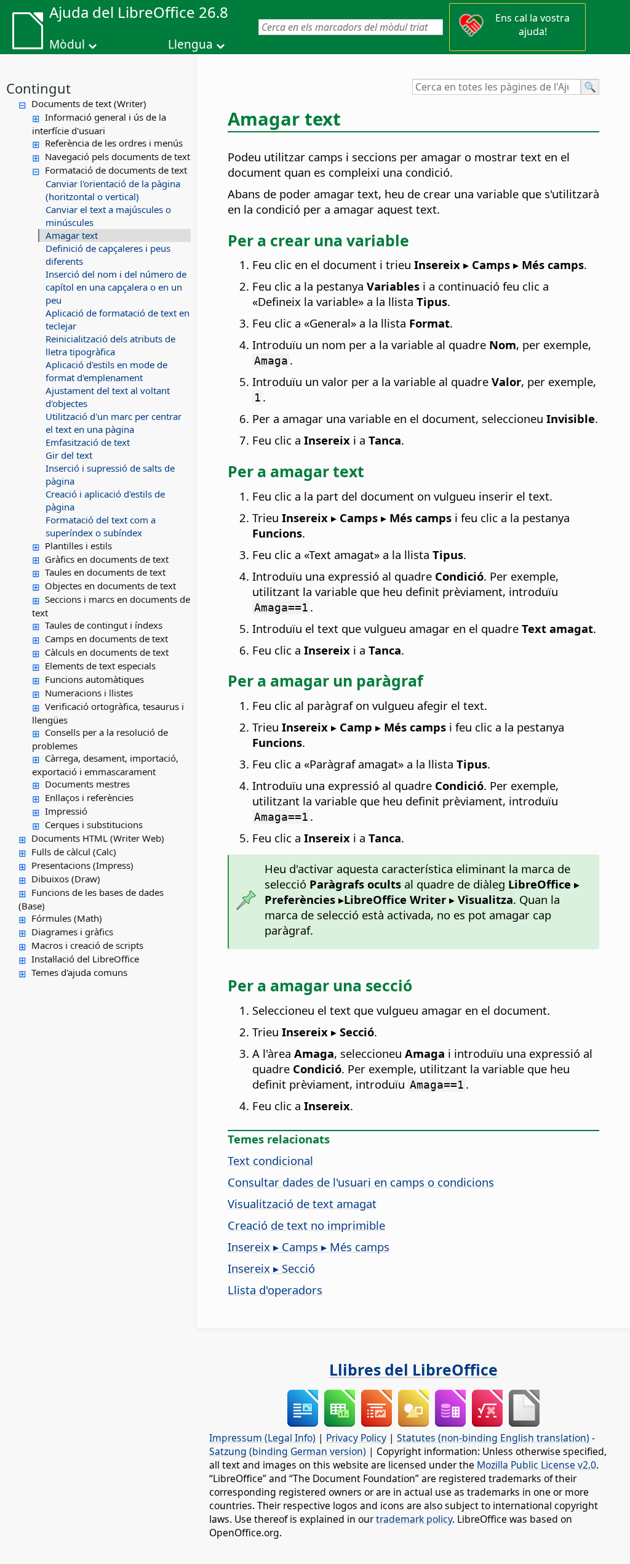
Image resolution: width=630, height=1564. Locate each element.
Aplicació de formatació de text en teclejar (117, 319)
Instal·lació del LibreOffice (85, 959)
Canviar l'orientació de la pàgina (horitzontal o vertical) (113, 190)
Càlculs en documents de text (107, 652)
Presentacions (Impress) (82, 865)
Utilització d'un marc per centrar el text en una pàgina (113, 422)
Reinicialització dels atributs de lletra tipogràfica (110, 345)
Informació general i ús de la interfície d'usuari (99, 124)
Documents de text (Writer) (88, 103)
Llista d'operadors (275, 1289)
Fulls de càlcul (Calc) (73, 851)
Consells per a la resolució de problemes (100, 739)
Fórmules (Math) (66, 918)
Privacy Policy (356, 1438)
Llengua (190, 44)
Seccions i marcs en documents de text (111, 606)
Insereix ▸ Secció (271, 1268)
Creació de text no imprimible (306, 1225)
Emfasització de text (88, 442)
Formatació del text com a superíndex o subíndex (101, 526)
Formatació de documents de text (116, 170)
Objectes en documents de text (110, 585)
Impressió (66, 811)
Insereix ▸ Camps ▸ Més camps (308, 1246)
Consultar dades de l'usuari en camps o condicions (361, 1182)
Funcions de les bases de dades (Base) (91, 899)
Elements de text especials (100, 665)
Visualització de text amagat (302, 1203)
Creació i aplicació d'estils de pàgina (105, 500)
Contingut (38, 88)
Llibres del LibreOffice (413, 1369)
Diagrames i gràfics (72, 931)
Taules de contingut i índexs (103, 625)
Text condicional (270, 1160)
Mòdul (67, 44)
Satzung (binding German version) (287, 1451)
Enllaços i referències (89, 797)
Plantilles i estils (78, 545)
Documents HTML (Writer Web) (97, 838)
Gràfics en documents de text (107, 559)
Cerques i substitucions (94, 824)
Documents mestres (87, 784)
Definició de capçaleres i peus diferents (108, 254)
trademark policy (414, 1519)
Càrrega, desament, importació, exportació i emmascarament (105, 765)
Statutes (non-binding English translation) (493, 1438)
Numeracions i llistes (89, 693)
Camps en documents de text (106, 638)
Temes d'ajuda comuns (79, 972)
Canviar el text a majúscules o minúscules (108, 215)
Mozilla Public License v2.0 (536, 1465)
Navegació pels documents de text (117, 156)
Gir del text (69, 455)
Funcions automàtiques (94, 679)
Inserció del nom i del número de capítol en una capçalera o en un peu (116, 287)
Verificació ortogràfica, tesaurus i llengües (108, 713)
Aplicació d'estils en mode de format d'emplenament (106, 371)
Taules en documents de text (105, 572)
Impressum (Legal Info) (262, 1438)
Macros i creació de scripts (87, 945)
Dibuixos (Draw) (65, 879)
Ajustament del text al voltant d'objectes (108, 396)
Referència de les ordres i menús (114, 143)
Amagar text (72, 235)
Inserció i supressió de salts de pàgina (110, 474)
